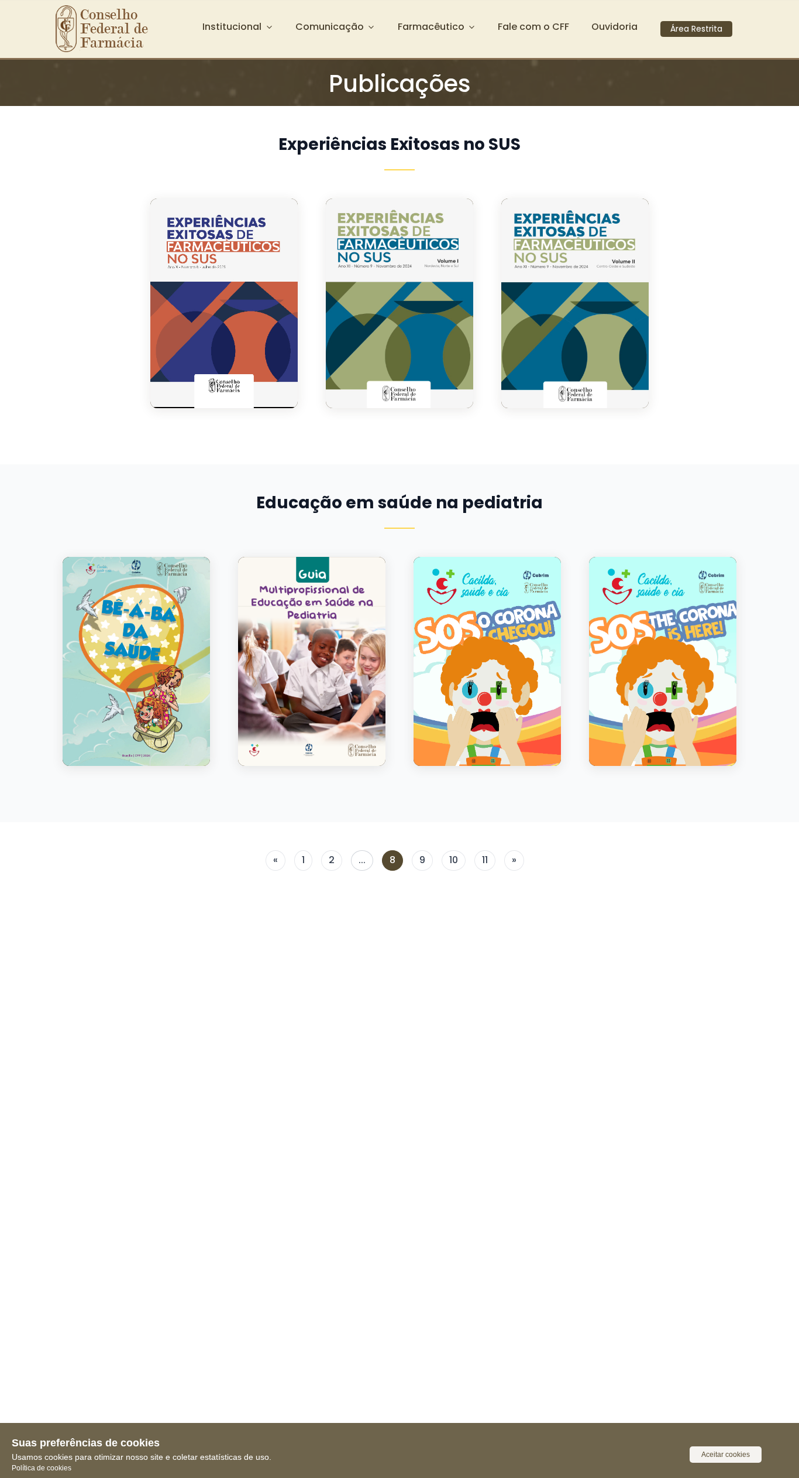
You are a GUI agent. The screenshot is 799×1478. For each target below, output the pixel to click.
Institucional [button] (231, 26)
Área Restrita (696, 29)
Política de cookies (41, 1468)
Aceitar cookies (725, 1454)
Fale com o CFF (533, 26)
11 (485, 860)
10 (453, 860)
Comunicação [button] (329, 26)
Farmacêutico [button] (431, 26)
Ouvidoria (614, 26)
